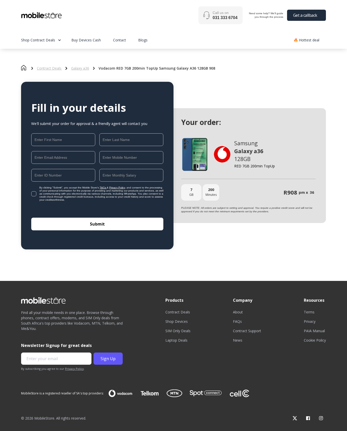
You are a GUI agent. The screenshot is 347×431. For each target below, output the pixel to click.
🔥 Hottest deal (306, 40)
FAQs (237, 321)
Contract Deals (49, 68)
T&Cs (103, 187)
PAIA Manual (314, 330)
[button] (46, 40)
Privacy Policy (117, 187)
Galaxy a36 (80, 68)
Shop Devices (176, 321)
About (238, 312)
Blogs (143, 40)
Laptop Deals (176, 340)
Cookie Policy (315, 340)
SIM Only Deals (178, 330)
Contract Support (247, 330)
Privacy (310, 321)
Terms (309, 312)
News (237, 340)
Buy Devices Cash (86, 40)
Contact (119, 40)
